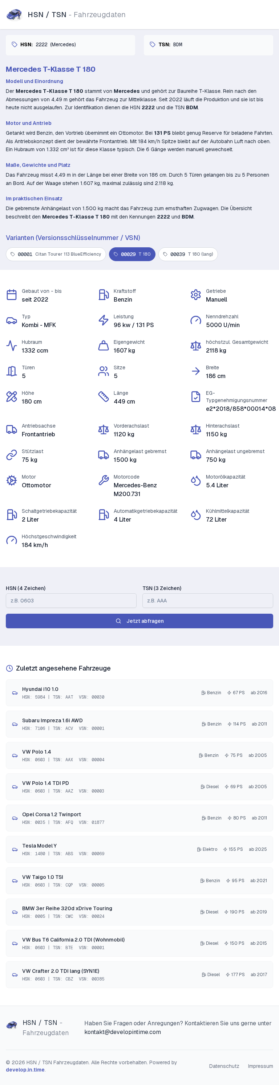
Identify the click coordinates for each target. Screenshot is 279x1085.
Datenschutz (224, 1066)
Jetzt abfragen (145, 621)
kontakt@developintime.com (122, 1032)
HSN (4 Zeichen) (25, 588)
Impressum (260, 1066)
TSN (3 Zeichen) (161, 588)
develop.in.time (25, 1069)
